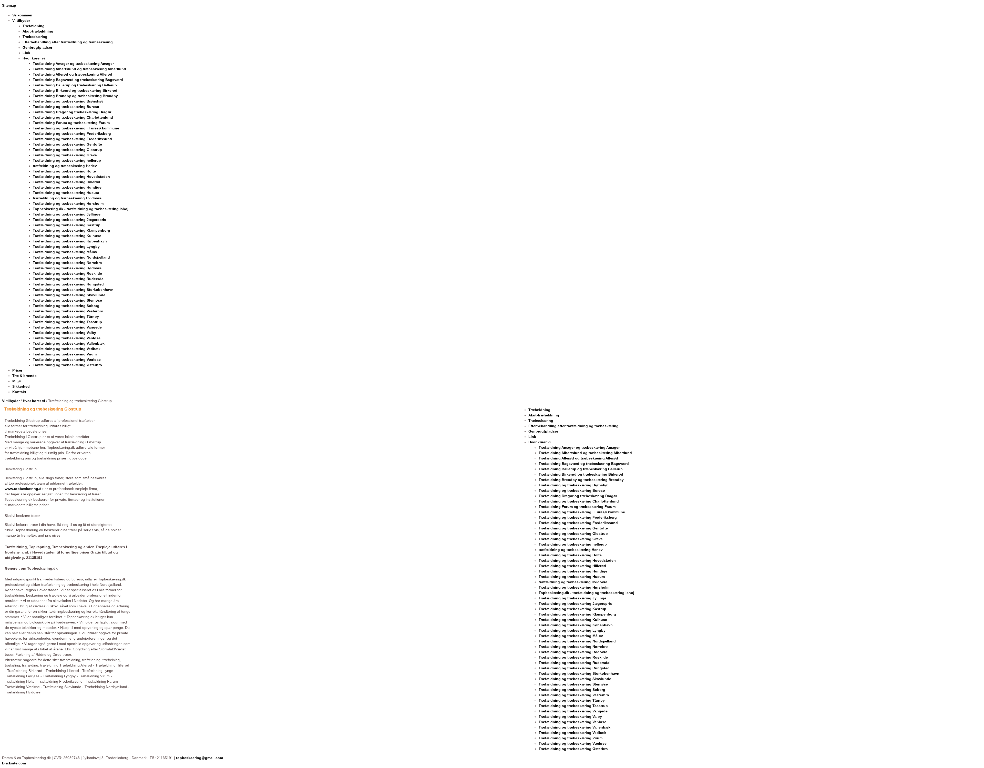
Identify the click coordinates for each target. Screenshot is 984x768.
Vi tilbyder (11, 401)
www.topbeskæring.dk (24, 489)
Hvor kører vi (34, 401)
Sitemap (9, 5)
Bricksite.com (14, 763)
